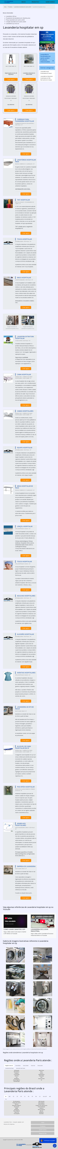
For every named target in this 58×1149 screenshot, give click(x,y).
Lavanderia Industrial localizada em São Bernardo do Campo (46, 78)
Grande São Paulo (9, 1068)
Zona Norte (17, 1065)
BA (36, 1096)
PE (32, 1096)
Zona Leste (40, 1065)
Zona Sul (33, 1065)
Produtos (35, 2)
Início (42, 1122)
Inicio (24, 2)
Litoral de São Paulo (20, 1068)
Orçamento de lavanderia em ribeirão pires (18, 18)
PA (6, 1099)
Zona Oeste (25, 1065)
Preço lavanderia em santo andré (15, 20)
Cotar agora (10, 79)
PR (21, 1096)
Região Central (9, 1065)
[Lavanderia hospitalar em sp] (11, 60)
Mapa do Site (42, 1133)
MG (9, 1096)
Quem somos (50, 2)
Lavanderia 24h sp (11, 16)
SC (24, 1096)
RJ (5, 1096)
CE (39, 1096)
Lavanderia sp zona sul (12, 23)
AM (50, 1096)
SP (17, 1096)
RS (28, 1096)
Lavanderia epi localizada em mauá (46, 72)
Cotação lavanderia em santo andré (16, 22)
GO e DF (45, 1096)
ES (13, 1096)
